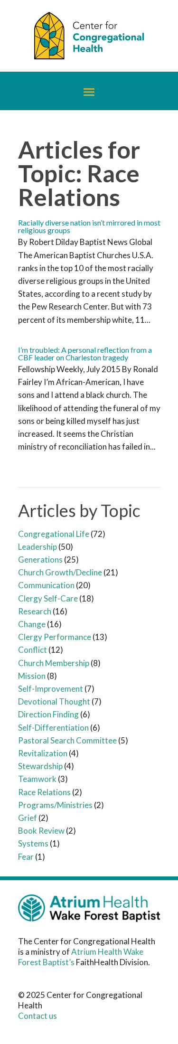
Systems (33, 843)
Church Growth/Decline (60, 572)
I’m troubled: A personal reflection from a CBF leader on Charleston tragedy (85, 353)
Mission (32, 676)
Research (34, 611)
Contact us (37, 1016)
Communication (46, 585)
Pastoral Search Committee (67, 740)
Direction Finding (48, 714)
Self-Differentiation (53, 728)
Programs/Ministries (55, 805)
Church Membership (53, 663)
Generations (40, 559)
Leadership (37, 547)
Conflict (32, 650)
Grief (27, 818)
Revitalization (42, 753)
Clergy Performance (54, 637)
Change (32, 624)
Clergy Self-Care (48, 598)
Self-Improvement (50, 689)
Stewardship (40, 766)
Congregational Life (53, 534)
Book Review (41, 831)
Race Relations (44, 792)
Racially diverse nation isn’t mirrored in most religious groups (89, 226)
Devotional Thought (54, 701)
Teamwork (37, 779)
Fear (26, 857)
